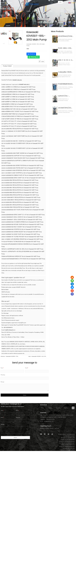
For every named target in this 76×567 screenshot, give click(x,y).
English (73, 3)
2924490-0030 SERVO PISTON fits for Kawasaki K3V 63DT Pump (25, 165)
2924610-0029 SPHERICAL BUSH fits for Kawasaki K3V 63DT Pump (26, 170)
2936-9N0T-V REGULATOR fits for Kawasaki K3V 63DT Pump (23, 197)
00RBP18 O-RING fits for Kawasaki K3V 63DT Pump (20, 101)
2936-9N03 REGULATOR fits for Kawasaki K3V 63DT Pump (22, 190)
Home (42, 407)
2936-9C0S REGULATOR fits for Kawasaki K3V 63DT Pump (22, 183)
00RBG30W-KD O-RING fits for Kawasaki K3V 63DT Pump (24, 92)
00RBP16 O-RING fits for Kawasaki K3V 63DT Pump (20, 99)
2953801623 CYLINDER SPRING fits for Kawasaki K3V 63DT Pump (25, 222)
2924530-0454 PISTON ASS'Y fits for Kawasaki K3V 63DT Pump (25, 168)
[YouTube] (44, 434)
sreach (60, 2)
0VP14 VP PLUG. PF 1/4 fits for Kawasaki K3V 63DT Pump (20, 124)
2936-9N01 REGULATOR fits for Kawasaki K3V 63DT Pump (22, 187)
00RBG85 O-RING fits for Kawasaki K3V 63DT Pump (20, 94)
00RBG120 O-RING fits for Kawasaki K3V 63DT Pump (20, 89)
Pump (3, 287)
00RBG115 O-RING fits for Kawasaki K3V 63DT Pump (20, 87)
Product (50, 407)
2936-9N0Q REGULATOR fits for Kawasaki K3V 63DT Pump (23, 195)
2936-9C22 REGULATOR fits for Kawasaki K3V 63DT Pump (22, 185)
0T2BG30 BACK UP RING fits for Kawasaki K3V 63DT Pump (22, 116)
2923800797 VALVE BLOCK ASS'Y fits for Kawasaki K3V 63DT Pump (25, 158)
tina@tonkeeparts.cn (9, 330)
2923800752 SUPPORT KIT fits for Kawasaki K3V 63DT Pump (23, 155)
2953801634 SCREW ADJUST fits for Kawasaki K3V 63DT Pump (24, 232)
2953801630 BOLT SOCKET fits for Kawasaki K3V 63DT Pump (24, 227)
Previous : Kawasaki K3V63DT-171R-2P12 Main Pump (10, 356)
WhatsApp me (35, 57)
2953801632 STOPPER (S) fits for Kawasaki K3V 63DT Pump (23, 229)
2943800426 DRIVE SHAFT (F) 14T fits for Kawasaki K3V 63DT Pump (26, 214)
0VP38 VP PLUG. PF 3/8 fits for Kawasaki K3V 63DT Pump (20, 126)
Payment (58, 407)
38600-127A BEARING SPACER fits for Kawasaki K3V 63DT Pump (25, 239)
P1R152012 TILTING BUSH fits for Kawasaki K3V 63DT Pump (23, 241)
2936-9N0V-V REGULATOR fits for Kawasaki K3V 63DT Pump (24, 200)
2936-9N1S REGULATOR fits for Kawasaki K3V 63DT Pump (22, 205)
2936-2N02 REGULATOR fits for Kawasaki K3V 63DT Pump (22, 180)
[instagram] (48, 434)
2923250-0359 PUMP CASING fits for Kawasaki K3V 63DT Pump (25, 153)
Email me (32, 54)
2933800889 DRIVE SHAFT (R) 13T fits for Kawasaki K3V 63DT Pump (26, 178)
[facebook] (41, 434)
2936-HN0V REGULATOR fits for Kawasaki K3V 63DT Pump (23, 207)
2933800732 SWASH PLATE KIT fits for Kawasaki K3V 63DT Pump (25, 175)
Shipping (66, 407)
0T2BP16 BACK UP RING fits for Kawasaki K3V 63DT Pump (22, 119)
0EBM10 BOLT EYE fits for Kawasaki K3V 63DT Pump (20, 106)
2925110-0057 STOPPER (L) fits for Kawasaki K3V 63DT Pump (25, 173)
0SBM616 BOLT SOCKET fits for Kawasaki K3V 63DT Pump (22, 111)
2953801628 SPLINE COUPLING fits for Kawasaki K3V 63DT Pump (25, 224)
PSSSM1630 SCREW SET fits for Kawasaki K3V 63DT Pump (23, 256)
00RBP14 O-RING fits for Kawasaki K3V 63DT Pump (20, 97)
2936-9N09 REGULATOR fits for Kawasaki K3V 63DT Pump (22, 192)
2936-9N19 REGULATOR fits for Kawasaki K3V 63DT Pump (22, 202)
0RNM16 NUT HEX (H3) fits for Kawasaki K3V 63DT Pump (21, 109)
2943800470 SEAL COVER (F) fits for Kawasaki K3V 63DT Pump (24, 217)
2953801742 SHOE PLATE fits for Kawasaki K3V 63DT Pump (23, 234)
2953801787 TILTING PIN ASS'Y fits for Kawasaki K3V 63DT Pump (25, 236)
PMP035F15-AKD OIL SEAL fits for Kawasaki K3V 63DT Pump (26, 249)
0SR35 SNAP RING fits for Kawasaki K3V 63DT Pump (19, 114)
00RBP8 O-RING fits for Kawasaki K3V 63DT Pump (19, 104)
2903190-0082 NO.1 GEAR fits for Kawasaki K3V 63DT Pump (24, 141)
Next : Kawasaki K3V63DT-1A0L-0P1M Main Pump (37, 356)
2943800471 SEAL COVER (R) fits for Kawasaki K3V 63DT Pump (24, 219)
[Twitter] (52, 434)
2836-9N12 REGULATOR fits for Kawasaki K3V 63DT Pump (22, 128)
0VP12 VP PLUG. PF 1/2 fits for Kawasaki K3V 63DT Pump (20, 121)
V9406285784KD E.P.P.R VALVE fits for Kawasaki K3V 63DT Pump (27, 259)
